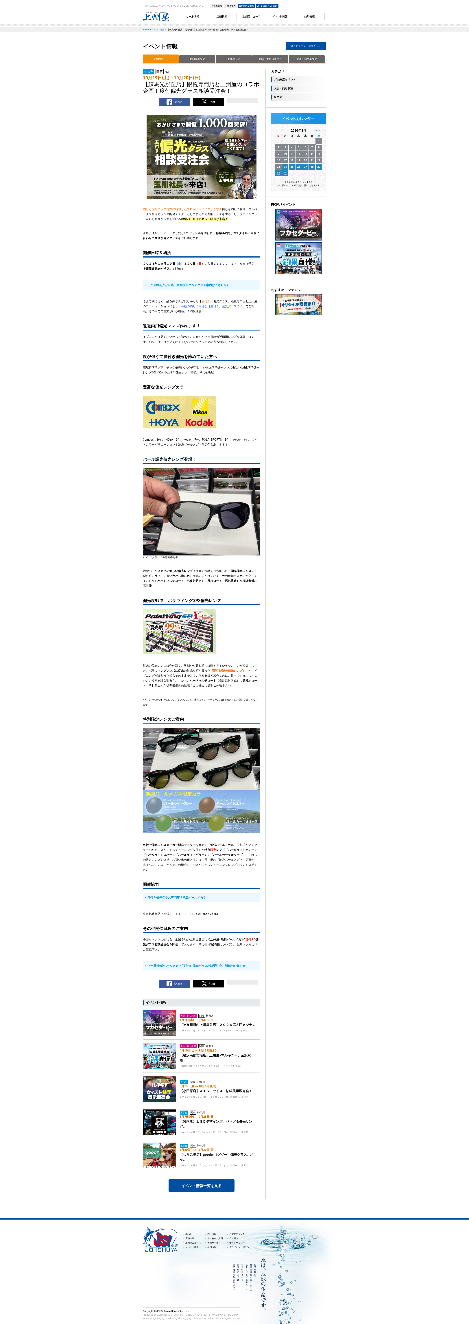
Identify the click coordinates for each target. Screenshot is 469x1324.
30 (278, 173)
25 (291, 166)
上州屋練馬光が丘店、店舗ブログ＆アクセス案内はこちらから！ (189, 285)
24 (285, 166)
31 (285, 173)
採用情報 (211, 1247)
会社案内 (233, 1238)
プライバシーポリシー (240, 1247)
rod (216, 1318)
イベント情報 (192, 1247)
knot (204, 1318)
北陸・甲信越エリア (270, 58)
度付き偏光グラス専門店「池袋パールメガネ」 (178, 897)
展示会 (278, 97)
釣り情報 (211, 1234)
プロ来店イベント (285, 79)
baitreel (236, 1318)
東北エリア (233, 58)
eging (156, 1318)
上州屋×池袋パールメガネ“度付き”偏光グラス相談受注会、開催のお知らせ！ (197, 966)
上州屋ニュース (193, 1243)
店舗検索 (189, 1238)
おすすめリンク (237, 1234)
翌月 (318, 130)
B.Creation (162, 1314)
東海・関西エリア (306, 58)
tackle (210, 1318)
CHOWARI (175, 1314)
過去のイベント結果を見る (306, 45)
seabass (147, 1318)
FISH (205, 1314)
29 (318, 166)
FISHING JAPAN (192, 1314)
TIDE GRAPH (232, 1314)
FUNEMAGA (217, 1314)
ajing (161, 1318)
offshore (196, 1318)
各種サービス (214, 1243)
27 (305, 166)
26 (298, 166)
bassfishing (171, 1318)
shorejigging (184, 1318)
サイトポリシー (237, 1243)
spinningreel (224, 1318)
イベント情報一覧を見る (201, 1186)
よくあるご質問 (215, 1238)
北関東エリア (197, 58)
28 (312, 166)
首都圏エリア (161, 58)
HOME (188, 1234)
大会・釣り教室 (283, 88)
